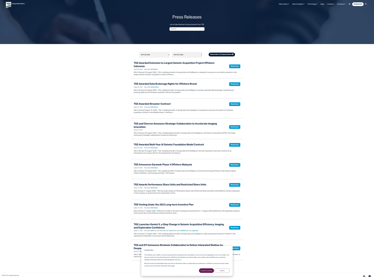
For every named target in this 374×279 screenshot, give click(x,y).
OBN (152, 231)
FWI (161, 231)
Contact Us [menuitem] (358, 4)
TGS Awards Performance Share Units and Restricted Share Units (170, 184)
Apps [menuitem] (322, 4)
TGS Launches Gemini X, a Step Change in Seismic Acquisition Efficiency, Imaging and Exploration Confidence (179, 226)
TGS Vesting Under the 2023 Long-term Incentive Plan (163, 204)
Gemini (171, 231)
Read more (235, 66)
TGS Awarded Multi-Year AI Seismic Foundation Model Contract (169, 144)
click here (178, 259)
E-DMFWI (182, 231)
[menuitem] (284, 4)
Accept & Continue (206, 270)
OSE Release (154, 69)
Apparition (195, 231)
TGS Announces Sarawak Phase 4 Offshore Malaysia (163, 164)
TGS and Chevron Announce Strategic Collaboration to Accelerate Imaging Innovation (175, 125)
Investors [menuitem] (330, 4)
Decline (222, 270)
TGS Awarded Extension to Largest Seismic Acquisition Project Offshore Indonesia (174, 65)
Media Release (155, 87)
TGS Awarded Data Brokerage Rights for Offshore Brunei (165, 84)
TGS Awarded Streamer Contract (152, 104)
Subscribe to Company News (221, 54)
